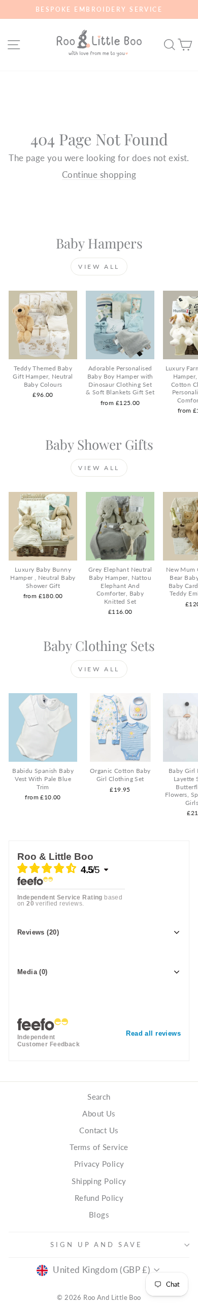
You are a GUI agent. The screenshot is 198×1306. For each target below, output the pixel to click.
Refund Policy (99, 1197)
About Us (98, 1113)
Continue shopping (99, 175)
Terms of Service (99, 1147)
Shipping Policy (99, 1181)
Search (98, 1096)
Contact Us (98, 1130)
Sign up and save (96, 1244)
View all (99, 266)
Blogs (99, 1214)
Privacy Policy (99, 1163)
